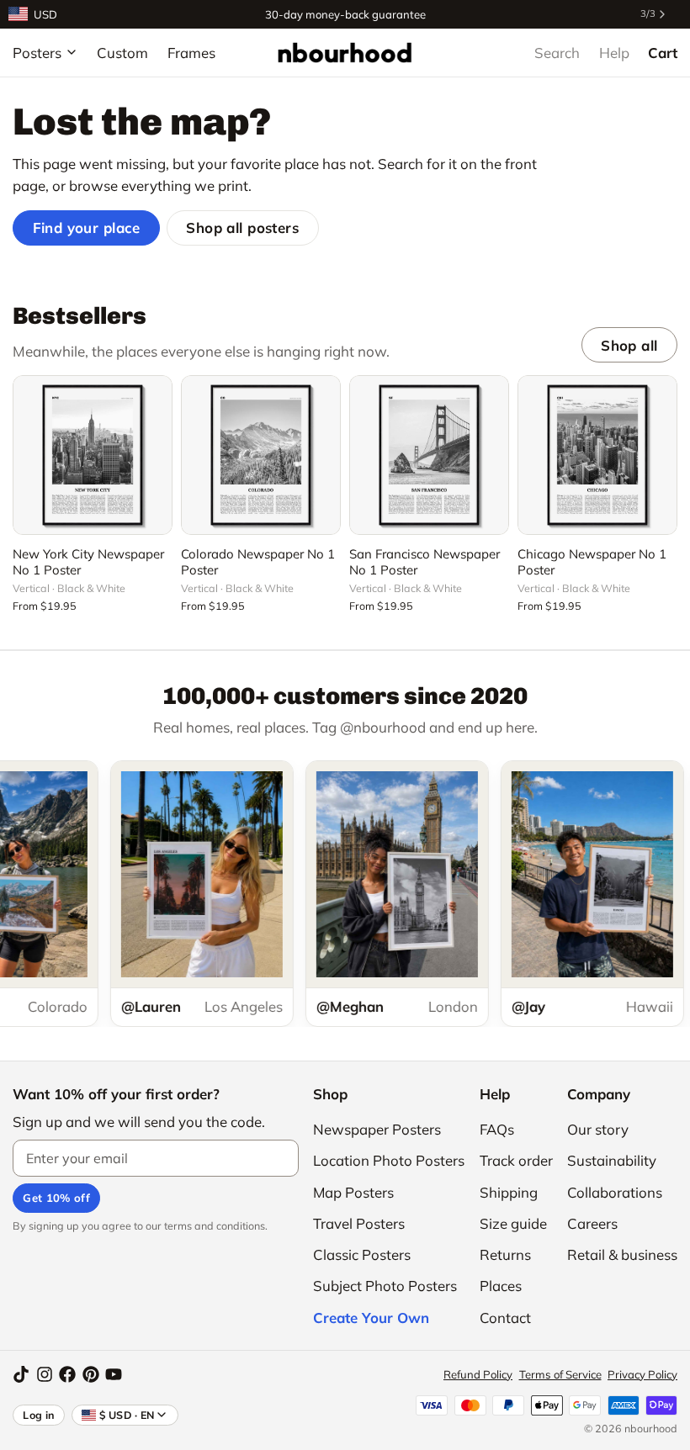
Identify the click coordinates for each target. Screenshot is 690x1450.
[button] (92, 512)
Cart (662, 52)
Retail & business (622, 1254)
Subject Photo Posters (385, 1285)
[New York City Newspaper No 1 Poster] (92, 455)
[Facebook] (67, 1374)
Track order (516, 1160)
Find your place (87, 227)
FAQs (497, 1129)
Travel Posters (359, 1223)
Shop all (629, 345)
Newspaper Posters (377, 1129)
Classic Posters (362, 1254)
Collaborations (614, 1192)
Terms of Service (560, 1374)
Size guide (513, 1223)
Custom (122, 52)
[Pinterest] (90, 1374)
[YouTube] (113, 1374)
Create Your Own (371, 1317)
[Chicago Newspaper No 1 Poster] (597, 455)
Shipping (509, 1192)
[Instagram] (44, 1374)
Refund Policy (477, 1374)
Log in (39, 1414)
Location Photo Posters (388, 1160)
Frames (191, 52)
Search (557, 52)
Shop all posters (242, 227)
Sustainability (611, 1160)
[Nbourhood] (344, 52)
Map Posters (353, 1192)
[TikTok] (21, 1374)
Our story (598, 1129)
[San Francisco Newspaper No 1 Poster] (429, 455)
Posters (37, 52)
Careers (592, 1223)
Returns (505, 1254)
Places (501, 1285)
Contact (505, 1317)
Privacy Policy (642, 1374)
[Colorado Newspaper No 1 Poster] (261, 455)
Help (614, 52)
